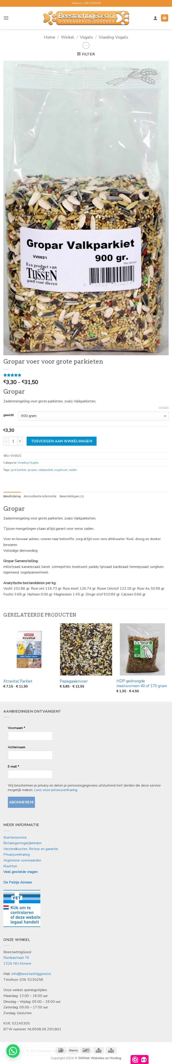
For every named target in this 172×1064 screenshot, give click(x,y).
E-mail (13, 766)
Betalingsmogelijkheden (22, 843)
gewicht (8, 415)
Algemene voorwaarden (22, 860)
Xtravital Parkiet (17, 681)
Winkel (67, 37)
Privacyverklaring (16, 854)
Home (49, 37)
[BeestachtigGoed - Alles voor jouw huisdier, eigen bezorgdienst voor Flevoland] (86, 18)
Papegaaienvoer (74, 681)
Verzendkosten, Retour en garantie (30, 848)
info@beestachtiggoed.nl (31, 973)
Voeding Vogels (113, 37)
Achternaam (16, 747)
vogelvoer (61, 470)
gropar (32, 470)
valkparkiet (45, 470)
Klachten (10, 866)
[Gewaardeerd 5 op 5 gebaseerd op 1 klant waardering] (86, 375)
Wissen (164, 408)
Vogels (86, 37)
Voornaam (16, 728)
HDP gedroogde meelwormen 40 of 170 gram (141, 684)
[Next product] (85, 45)
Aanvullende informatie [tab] (40, 496)
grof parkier (18, 470)
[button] (6, 17)
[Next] (168, 662)
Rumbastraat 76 (16, 957)
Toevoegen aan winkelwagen (61, 441)
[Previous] (3, 662)
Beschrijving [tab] (12, 496)
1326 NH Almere (17, 963)
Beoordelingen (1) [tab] (72, 496)
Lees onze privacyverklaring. (56, 789)
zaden (73, 470)
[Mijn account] (155, 18)
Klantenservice (15, 837)
